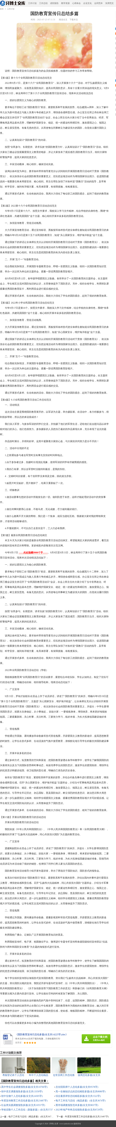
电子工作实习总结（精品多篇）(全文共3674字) (80, 1100)
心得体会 (76, 3)
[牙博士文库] (13, 3)
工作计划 (32, 3)
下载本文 (73, 19)
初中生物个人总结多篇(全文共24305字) (22, 1096)
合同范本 (98, 3)
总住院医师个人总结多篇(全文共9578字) (77, 1087)
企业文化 (87, 3)
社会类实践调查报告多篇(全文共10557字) (23, 1105)
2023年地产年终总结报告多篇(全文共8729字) (79, 1109)
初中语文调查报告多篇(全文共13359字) (22, 1091)
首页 (2, 9)
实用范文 (109, 3)
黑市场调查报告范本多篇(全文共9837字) (77, 1105)
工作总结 (43, 3)
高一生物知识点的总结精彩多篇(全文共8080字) (80, 1091)
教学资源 (65, 3)
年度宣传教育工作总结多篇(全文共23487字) (24, 1100)
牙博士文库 (53, 1124)
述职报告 (54, 3)
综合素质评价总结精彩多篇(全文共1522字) (78, 1096)
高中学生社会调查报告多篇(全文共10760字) (24, 1087)
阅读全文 (63, 19)
